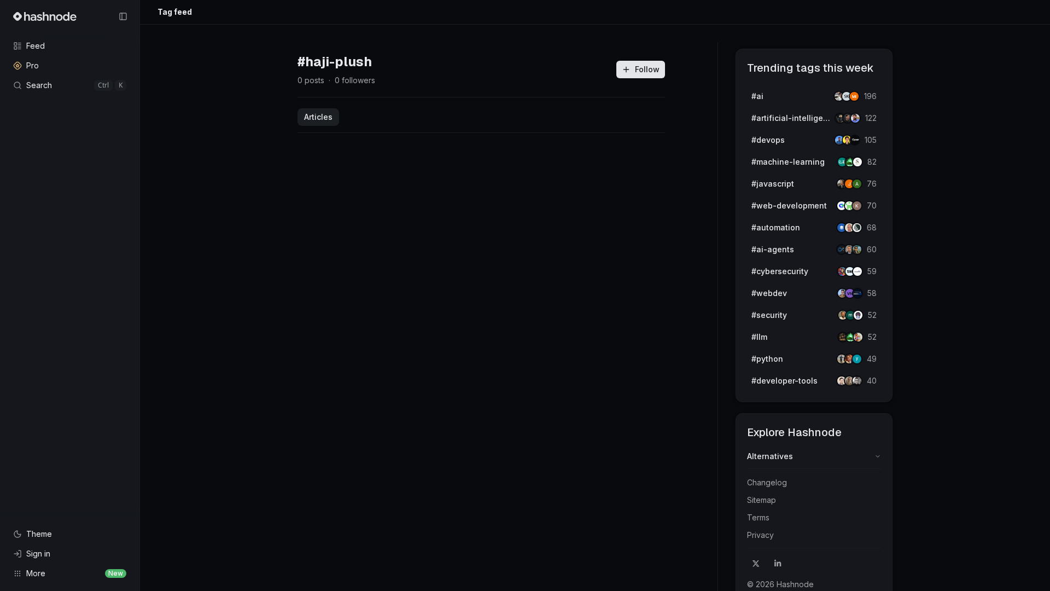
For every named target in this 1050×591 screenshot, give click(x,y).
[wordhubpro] (856, 205)
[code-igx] (855, 118)
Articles (318, 116)
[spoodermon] (858, 337)
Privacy (760, 535)
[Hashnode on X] (756, 563)
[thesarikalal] (857, 162)
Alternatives (770, 456)
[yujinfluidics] (856, 359)
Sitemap (761, 500)
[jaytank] (858, 315)
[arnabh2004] (856, 183)
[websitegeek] (857, 293)
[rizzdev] (856, 380)
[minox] (854, 96)
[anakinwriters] (856, 227)
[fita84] (856, 249)
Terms (758, 517)
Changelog (767, 482)
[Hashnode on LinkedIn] (777, 563)
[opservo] (854, 140)
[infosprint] (857, 271)
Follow (647, 69)
